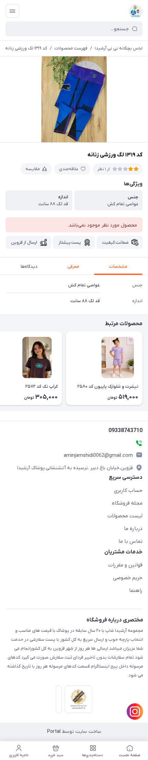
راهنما (135, 590)
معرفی (73, 266)
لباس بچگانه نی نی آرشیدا (118, 48)
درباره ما (133, 528)
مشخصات (118, 266)
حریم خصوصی (127, 577)
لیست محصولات (124, 516)
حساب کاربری (128, 490)
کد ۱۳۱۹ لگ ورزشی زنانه (26, 48)
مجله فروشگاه (127, 503)
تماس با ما (130, 541)
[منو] (12, 11)
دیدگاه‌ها (29, 266)
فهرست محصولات (70, 48)
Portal (54, 731)
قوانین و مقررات (125, 565)
